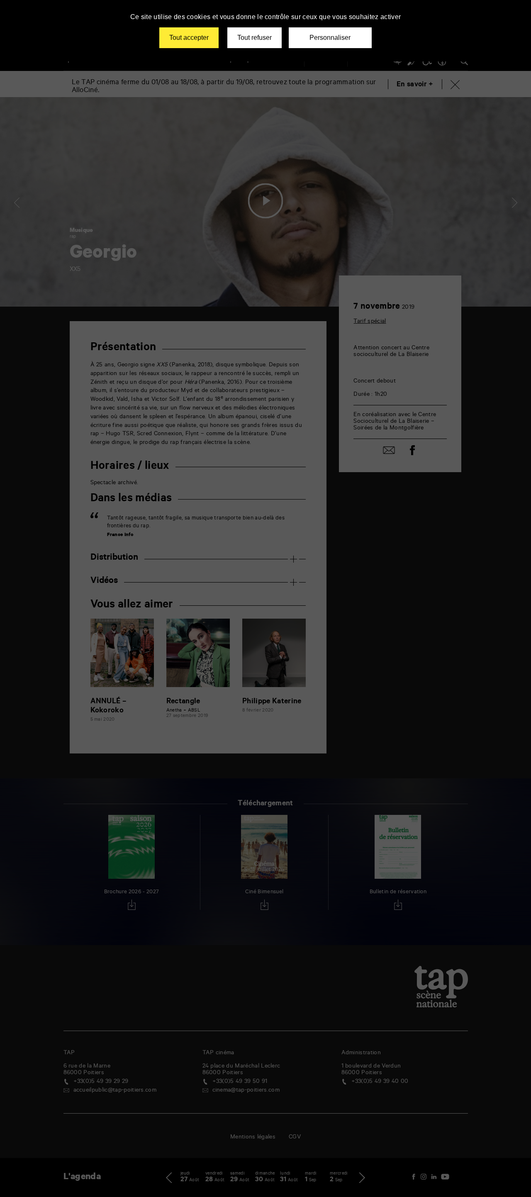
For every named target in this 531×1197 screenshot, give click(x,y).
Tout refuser (254, 37)
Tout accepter (189, 37)
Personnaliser (330, 37)
